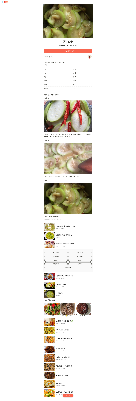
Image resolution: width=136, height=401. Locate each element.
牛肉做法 (80, 264)
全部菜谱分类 (68, 267)
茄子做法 (56, 260)
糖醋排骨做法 (56, 264)
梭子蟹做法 (56, 252)
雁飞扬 (51, 57)
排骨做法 (80, 260)
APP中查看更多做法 (68, 51)
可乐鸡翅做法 (56, 256)
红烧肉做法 (80, 256)
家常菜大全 (80, 252)
